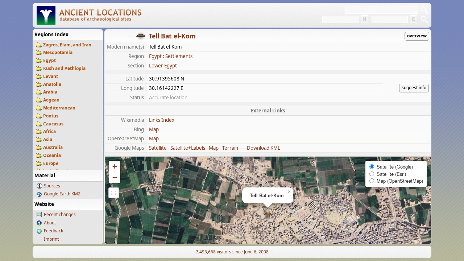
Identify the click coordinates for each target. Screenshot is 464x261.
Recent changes (60, 214)
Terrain (230, 148)
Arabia (50, 92)
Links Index (161, 120)
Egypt (49, 60)
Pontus (50, 116)
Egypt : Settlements (170, 56)
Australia (53, 147)
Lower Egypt (163, 65)
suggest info (414, 87)
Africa (49, 131)
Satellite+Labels (187, 148)
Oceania (52, 155)
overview (417, 36)
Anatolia (52, 84)
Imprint (51, 239)
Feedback (53, 231)
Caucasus (53, 124)
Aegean (51, 100)
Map (154, 129)
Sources (52, 186)
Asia (47, 139)
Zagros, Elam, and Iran (67, 45)
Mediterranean (59, 108)
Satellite (158, 148)
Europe (50, 163)
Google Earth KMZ (62, 194)
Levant (50, 76)
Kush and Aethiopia (64, 68)
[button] (268, 215)
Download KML (263, 148)
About (50, 223)
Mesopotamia (57, 52)
